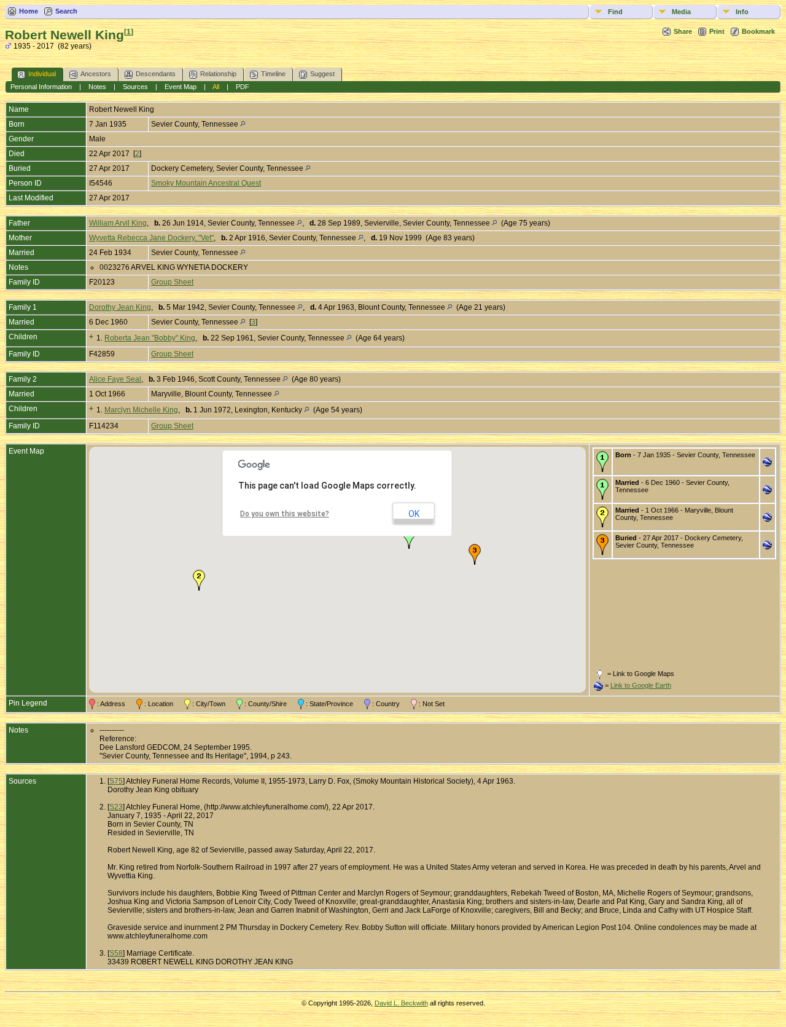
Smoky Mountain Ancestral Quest (206, 183)
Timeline (273, 73)
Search (66, 11)
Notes (97, 86)
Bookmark (758, 31)
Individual (42, 73)
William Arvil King (118, 223)
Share (683, 31)
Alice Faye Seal (115, 379)
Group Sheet (172, 282)
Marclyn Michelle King (141, 410)
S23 (116, 807)
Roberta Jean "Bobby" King (149, 338)
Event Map (180, 86)
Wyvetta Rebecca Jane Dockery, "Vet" (151, 238)
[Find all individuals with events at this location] (243, 124)
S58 (116, 953)
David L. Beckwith (401, 1003)
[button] (409, 538)
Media (681, 11)
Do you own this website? (284, 514)
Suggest (322, 73)
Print (717, 31)
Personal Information (41, 86)
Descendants (156, 73)
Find (615, 11)
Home (28, 11)
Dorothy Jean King (120, 307)
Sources (135, 86)
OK (413, 514)
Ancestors (95, 73)
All (215, 86)
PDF (242, 86)
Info (742, 11)
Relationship (218, 73)
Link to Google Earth (640, 685)
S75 (116, 781)
